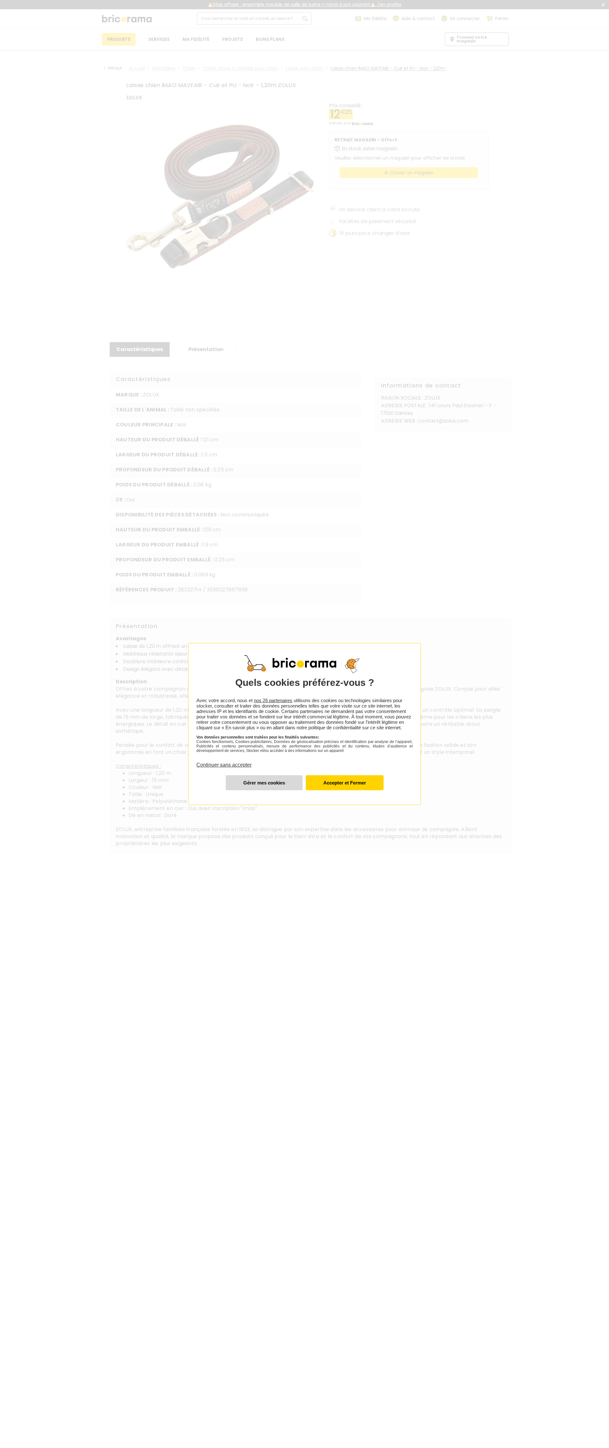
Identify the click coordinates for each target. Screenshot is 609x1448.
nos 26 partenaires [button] (273, 700)
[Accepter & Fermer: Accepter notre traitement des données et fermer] (345, 782)
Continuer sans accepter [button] (224, 761)
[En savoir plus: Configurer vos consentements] (264, 782)
